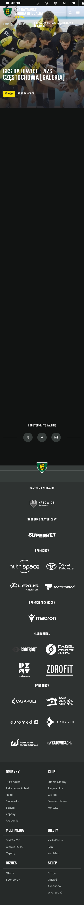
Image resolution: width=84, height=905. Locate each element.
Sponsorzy (13, 879)
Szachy (10, 807)
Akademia (12, 820)
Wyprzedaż (55, 892)
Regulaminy (55, 788)
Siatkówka (12, 801)
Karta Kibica (55, 840)
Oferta (10, 873)
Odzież (52, 879)
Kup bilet (53, 853)
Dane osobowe (58, 801)
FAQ (50, 847)
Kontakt (53, 807)
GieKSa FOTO (14, 847)
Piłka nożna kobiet (17, 788)
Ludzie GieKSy (57, 782)
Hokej (9, 795)
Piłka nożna (13, 782)
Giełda (52, 795)
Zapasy (10, 814)
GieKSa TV (13, 840)
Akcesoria (54, 886)
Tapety (10, 853)
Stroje (52, 873)
